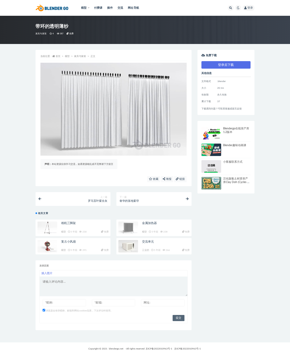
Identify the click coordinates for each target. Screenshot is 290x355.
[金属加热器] (128, 227)
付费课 (98, 8)
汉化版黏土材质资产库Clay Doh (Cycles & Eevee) (236, 182)
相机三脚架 (68, 223)
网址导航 (133, 8)
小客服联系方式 (232, 162)
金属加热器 (149, 223)
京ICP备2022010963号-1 (159, 349)
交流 (120, 8)
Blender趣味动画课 (234, 145)
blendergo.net (116, 349)
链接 (182, 179)
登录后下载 (226, 64)
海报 (168, 179)
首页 (58, 56)
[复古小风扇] (47, 246)
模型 (67, 56)
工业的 (145, 250)
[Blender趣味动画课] (211, 150)
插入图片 (46, 273)
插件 (110, 8)
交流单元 (148, 241)
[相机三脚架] (47, 227)
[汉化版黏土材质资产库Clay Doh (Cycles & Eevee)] (211, 183)
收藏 (155, 179)
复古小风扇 (68, 241)
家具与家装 (41, 34)
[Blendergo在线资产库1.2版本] (211, 133)
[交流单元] (128, 246)
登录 (250, 8)
